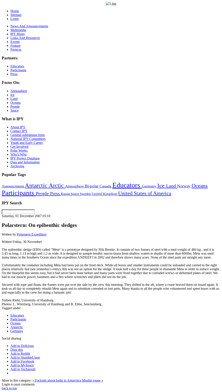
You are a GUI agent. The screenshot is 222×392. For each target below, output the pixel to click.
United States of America (144, 193)
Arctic (57, 185)
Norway (184, 186)
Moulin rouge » (92, 380)
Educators (127, 185)
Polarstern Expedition (31, 234)
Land (171, 186)
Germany (149, 186)
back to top (9, 388)
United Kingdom (105, 194)
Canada (106, 186)
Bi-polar (92, 186)
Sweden (86, 194)
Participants (19, 193)
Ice (161, 185)
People (43, 193)
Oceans (200, 186)
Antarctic (37, 185)
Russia (66, 194)
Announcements (13, 186)
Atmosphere (75, 186)
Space (75, 194)
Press (55, 193)
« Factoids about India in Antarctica (57, 380)
